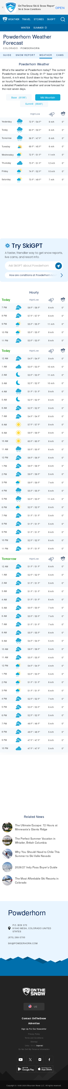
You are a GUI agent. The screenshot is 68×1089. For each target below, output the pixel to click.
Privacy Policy (34, 1034)
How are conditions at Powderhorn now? (33, 275)
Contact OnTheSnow (34, 1018)
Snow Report (25, 54)
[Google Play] (26, 1068)
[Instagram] (40, 1059)
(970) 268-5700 (16, 937)
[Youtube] (20, 1059)
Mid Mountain (47, 97)
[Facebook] (49, 1059)
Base (19, 97)
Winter (25, 27)
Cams (60, 54)
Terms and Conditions (34, 1037)
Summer (38, 27)
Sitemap (34, 1041)
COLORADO (10, 48)
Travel (26, 19)
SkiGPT (51, 19)
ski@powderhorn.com (23, 943)
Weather (13, 19)
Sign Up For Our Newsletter (33, 1028)
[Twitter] (30, 1059)
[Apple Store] (45, 1068)
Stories (39, 19)
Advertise (34, 1023)
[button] (63, 19)
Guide (7, 54)
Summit (34, 103)
